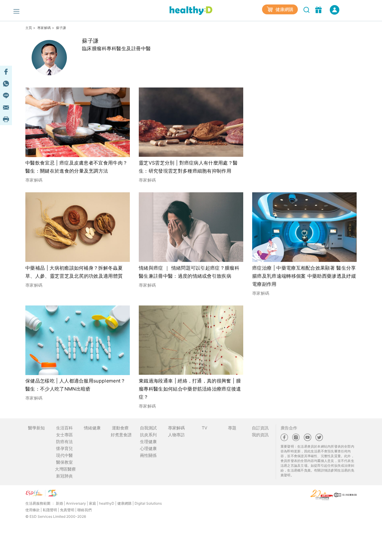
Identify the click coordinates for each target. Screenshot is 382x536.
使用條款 (32, 510)
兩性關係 (148, 455)
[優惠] (319, 9)
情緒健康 (92, 427)
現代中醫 (64, 455)
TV (204, 427)
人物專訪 (176, 434)
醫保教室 (64, 462)
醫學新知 (36, 427)
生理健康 (148, 441)
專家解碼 (44, 28)
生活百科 (64, 427)
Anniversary (76, 503)
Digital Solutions (148, 503)
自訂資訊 (260, 427)
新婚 (59, 503)
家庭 (92, 503)
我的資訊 (260, 434)
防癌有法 (64, 441)
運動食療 (120, 427)
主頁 (28, 28)
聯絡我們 (84, 510)
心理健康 (148, 448)
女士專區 (64, 434)
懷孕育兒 (64, 448)
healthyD (106, 503)
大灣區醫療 (65, 469)
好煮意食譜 (121, 434)
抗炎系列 (148, 434)
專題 (232, 427)
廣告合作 (289, 427)
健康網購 (283, 9)
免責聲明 (67, 510)
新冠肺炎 (64, 475)
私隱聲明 (50, 510)
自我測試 (148, 427)
